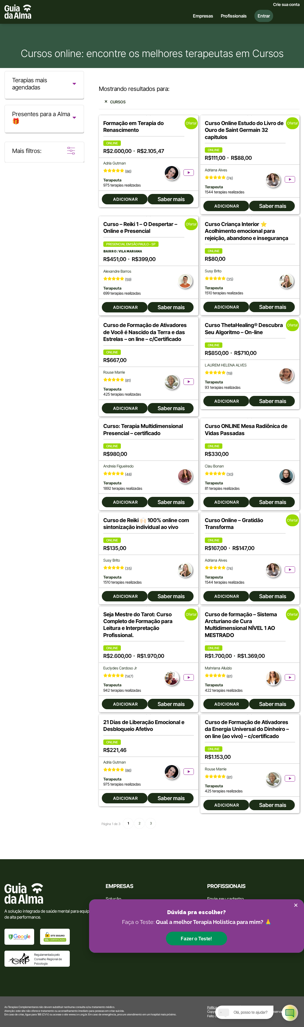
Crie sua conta (286, 4)
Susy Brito (213, 271)
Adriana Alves (216, 170)
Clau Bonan (214, 466)
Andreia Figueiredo (118, 466)
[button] (196, 938)
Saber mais (171, 199)
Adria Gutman (114, 163)
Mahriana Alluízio (218, 668)
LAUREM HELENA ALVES (226, 365)
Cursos (118, 101)
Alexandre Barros (117, 271)
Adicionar (125, 199)
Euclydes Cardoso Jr (120, 668)
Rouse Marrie (114, 372)
